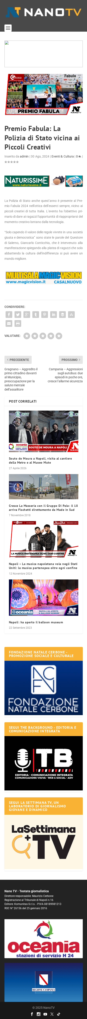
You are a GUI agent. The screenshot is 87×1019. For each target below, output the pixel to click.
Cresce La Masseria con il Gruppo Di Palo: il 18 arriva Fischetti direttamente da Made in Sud (43, 508)
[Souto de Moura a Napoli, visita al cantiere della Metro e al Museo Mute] (43, 431)
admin (24, 156)
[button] (43, 54)
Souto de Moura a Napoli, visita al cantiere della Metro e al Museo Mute (40, 460)
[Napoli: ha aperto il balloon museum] (43, 597)
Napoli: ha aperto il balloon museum (36, 622)
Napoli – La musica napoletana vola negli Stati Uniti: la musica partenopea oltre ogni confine (43, 566)
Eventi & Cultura (63, 156)
